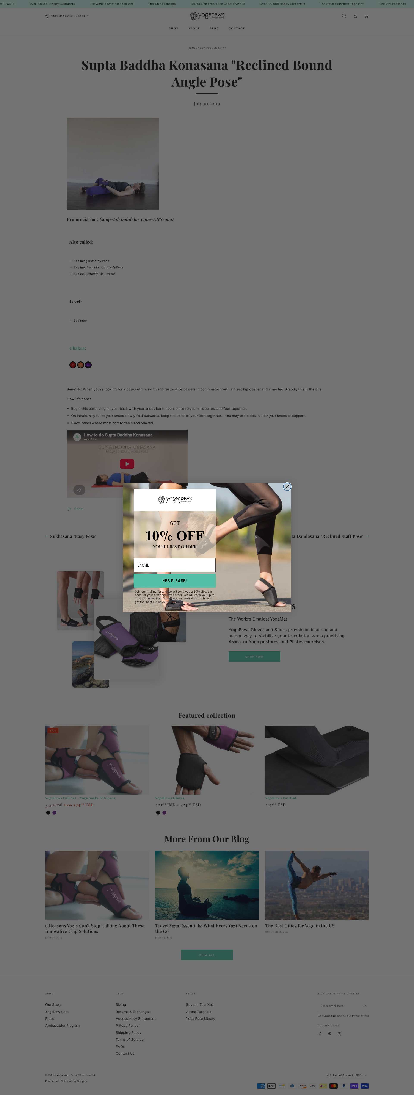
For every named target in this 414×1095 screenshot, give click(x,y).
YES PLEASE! (175, 581)
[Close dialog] (287, 487)
